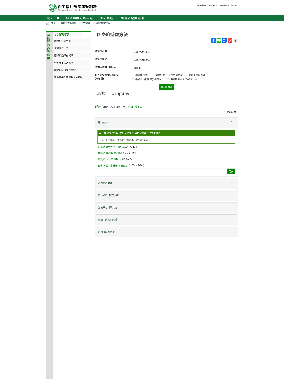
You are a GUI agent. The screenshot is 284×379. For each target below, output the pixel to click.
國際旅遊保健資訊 (63, 55)
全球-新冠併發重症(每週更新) (113, 165)
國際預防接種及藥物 (65, 69)
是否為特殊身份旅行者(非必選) (107, 76)
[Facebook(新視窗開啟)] (213, 40)
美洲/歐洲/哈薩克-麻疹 (109, 147)
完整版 (129, 106)
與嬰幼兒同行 (142, 75)
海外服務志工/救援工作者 (183, 79)
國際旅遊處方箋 (103, 22)
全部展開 (231, 111)
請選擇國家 (101, 59)
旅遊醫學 (86, 22)
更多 (231, 171)
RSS (235, 5)
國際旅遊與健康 (132, 18)
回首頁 (203, 5)
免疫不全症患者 (197, 75)
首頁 (53, 22)
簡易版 (138, 106)
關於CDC (53, 18)
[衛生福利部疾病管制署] (72, 7)
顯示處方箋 (166, 87)
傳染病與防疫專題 (79, 18)
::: (47, 29)
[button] (166, 122)
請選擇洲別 (101, 51)
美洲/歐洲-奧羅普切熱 (109, 153)
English (213, 5)
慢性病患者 (177, 75)
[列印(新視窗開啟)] (224, 40)
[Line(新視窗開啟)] (219, 40)
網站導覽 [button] (225, 5)
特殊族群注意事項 (63, 62)
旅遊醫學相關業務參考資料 (68, 77)
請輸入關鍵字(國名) (105, 67)
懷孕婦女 (160, 75)
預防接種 (106, 18)
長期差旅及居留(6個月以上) (149, 79)
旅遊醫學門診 (61, 48)
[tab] (166, 122)
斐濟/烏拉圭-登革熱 (107, 159)
